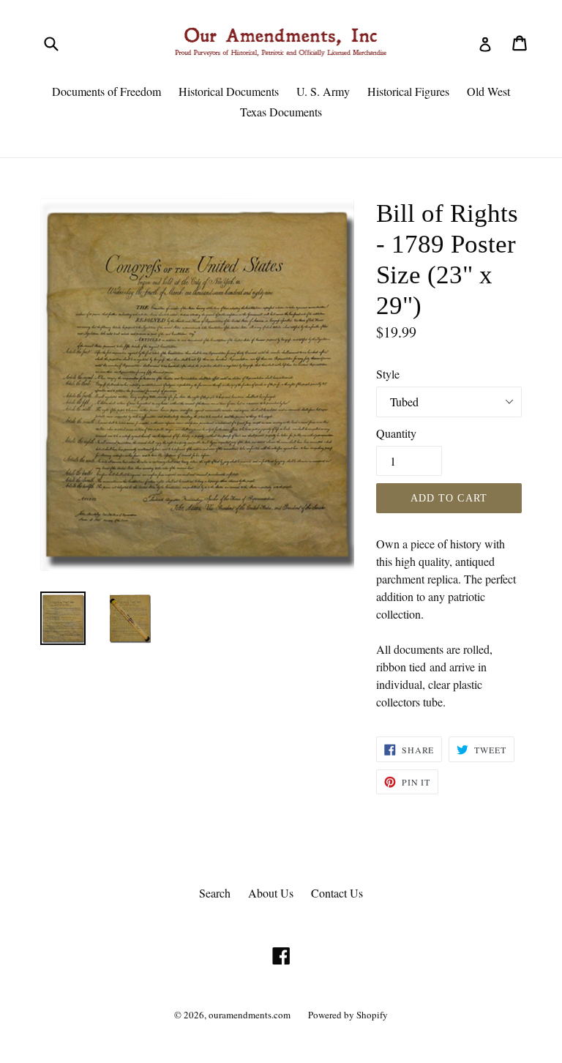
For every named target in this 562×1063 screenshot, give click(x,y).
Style (388, 373)
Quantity (396, 433)
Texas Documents (281, 111)
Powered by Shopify (348, 1014)
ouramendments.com (250, 1014)
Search (215, 892)
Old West (488, 91)
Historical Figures (408, 91)
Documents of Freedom (106, 91)
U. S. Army (323, 91)
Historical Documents (229, 91)
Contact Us (337, 892)
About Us (270, 892)
